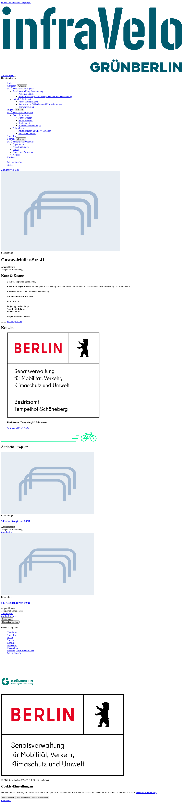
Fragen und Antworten (23, 152)
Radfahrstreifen (25, 120)
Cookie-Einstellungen (17, 786)
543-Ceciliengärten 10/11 (15, 521)
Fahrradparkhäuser (27, 133)
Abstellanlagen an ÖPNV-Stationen (34, 131)
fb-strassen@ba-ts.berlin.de (19, 428)
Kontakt (16, 154)
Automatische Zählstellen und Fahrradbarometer (40, 104)
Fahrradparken (19, 128)
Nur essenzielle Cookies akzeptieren (32, 798)
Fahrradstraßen (25, 118)
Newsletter (12, 632)
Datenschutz (12, 648)
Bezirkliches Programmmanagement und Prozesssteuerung (45, 96)
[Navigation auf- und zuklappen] (15, 76)
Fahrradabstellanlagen (28, 101)
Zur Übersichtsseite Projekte (20, 112)
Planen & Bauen (26, 94)
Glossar (10, 640)
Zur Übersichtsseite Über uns (20, 141)
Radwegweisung (26, 107)
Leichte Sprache (14, 653)
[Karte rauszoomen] (5, 322)
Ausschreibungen (21, 147)
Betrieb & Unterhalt (22, 99)
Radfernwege (24, 123)
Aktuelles (11, 635)
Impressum (12, 645)
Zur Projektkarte (14, 321)
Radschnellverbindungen (29, 125)
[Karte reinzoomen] (2, 322)
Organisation (18, 144)
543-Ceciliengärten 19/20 (15, 602)
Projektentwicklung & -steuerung (28, 91)
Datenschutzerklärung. (146, 792)
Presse (15, 149)
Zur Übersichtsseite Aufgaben (20, 88)
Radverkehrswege (21, 115)
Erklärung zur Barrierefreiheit (20, 650)
